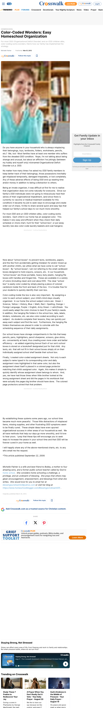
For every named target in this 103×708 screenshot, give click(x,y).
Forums (25, 10)
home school (9, 473)
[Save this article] (37, 56)
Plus (17, 10)
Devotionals (48, 10)
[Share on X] (35, 523)
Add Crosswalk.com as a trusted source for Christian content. (36, 509)
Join (71, 4)
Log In (97, 4)
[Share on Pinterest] (44, 523)
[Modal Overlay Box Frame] (44, 535)
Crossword (36, 10)
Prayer (93, 10)
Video (86, 10)
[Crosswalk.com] (51, 4)
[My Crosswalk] (85, 4)
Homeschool (7, 29)
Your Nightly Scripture (65, 10)
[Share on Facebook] (26, 523)
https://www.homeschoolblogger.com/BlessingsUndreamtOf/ (31, 488)
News (79, 10)
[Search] (9, 4)
